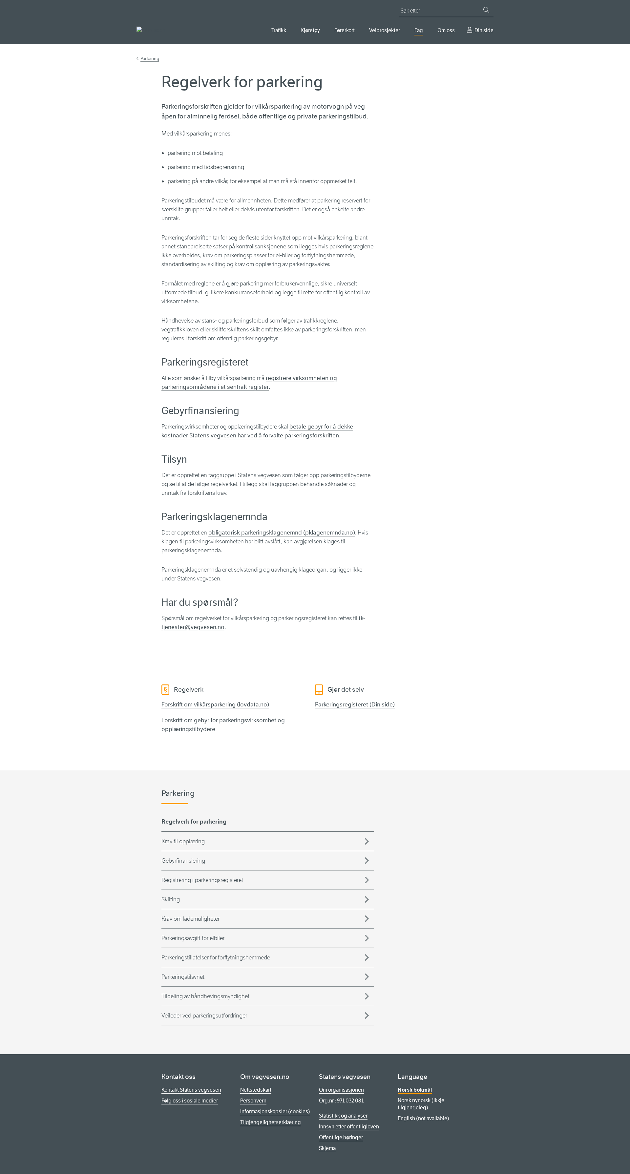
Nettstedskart (255, 1090)
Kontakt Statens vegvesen (191, 1090)
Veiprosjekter (384, 30)
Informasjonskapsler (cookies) (275, 1111)
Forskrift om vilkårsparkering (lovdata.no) (215, 704)
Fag (418, 30)
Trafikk (278, 30)
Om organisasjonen (341, 1090)
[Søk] (486, 10)
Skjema (327, 1148)
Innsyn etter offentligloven (349, 1126)
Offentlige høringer (341, 1137)
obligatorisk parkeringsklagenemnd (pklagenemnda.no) (281, 532)
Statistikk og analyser (343, 1116)
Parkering (149, 58)
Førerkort (344, 30)
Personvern (253, 1101)
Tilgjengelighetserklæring (270, 1122)
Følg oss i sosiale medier (189, 1101)
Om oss (446, 30)
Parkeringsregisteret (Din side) (355, 704)
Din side (484, 30)
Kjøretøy (310, 30)
